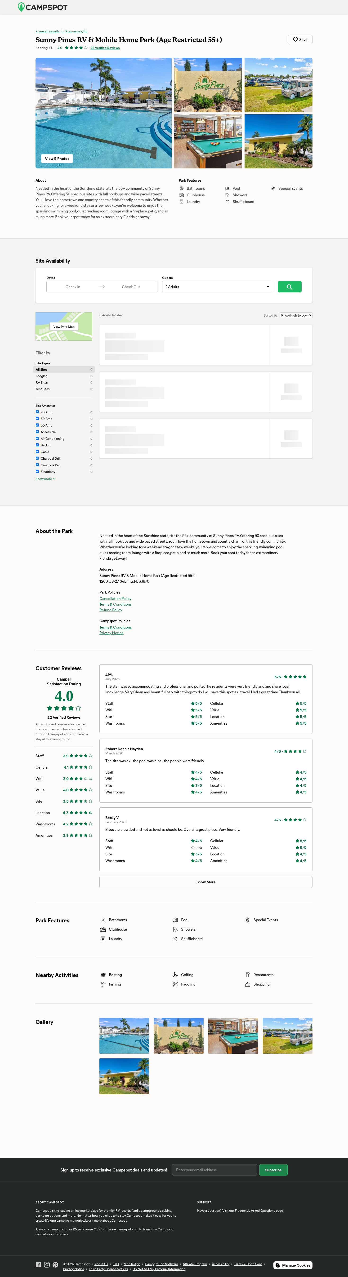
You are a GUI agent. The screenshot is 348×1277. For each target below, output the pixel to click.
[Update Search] (290, 286)
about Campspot (114, 1220)
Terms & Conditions (115, 604)
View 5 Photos (57, 158)
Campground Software (161, 1264)
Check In (73, 286)
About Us (101, 1264)
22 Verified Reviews (105, 47)
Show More (206, 881)
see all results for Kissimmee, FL (62, 31)
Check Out (131, 286)
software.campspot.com (120, 1229)
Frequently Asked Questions (255, 1210)
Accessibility (220, 1264)
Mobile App (132, 1264)
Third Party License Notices (108, 1269)
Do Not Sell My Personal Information (159, 1269)
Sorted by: (270, 315)
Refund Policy (110, 609)
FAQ (116, 1264)
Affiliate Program (195, 1264)
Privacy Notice (111, 632)
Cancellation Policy (115, 598)
